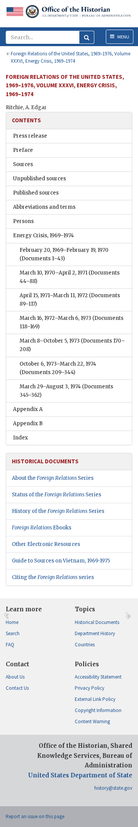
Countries (85, 644)
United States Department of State (80, 775)
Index (20, 437)
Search (13, 633)
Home (12, 622)
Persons (23, 221)
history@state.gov (113, 788)
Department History (95, 633)
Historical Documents (97, 622)
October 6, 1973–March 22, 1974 (58, 368)
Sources (23, 164)
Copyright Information (98, 710)
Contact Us (17, 688)
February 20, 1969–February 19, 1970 (64, 254)
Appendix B (28, 423)
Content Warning (92, 721)
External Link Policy (95, 699)
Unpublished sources (39, 178)
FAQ (10, 644)
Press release (30, 136)
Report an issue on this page (35, 816)
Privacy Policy (89, 688)
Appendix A (28, 409)
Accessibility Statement (98, 677)
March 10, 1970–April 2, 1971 (70, 277)
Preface (23, 150)
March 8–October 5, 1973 (72, 345)
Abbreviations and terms (44, 207)
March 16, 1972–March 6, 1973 (71, 322)
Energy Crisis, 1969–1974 (43, 235)
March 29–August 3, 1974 (66, 390)
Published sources (36, 193)
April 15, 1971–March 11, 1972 (70, 299)
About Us (15, 677)
